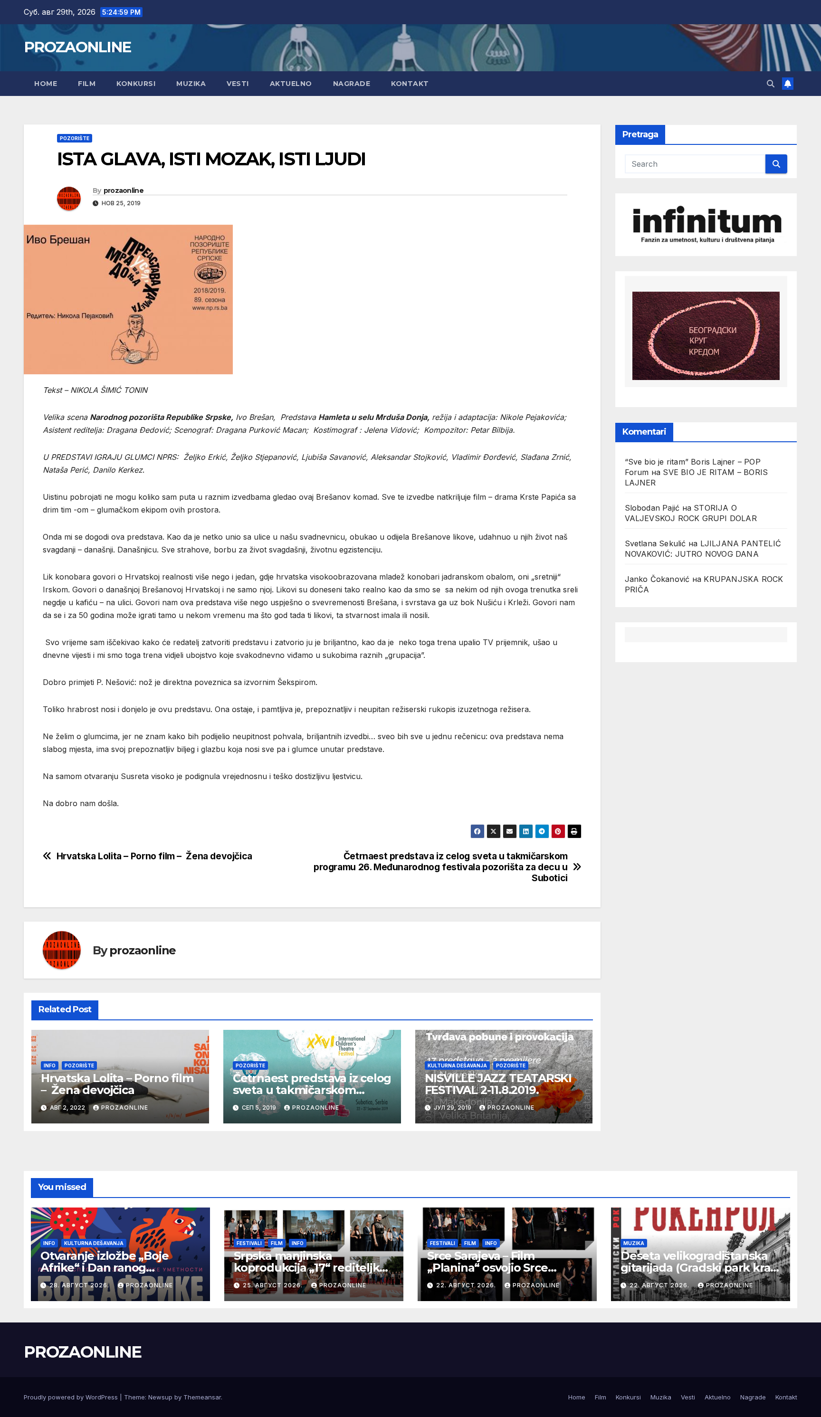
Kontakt (410, 83)
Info (50, 1065)
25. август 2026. (274, 1285)
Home (45, 83)
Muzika (191, 83)
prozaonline (123, 190)
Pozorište (74, 138)
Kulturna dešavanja (457, 1065)
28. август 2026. (80, 1285)
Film (86, 83)
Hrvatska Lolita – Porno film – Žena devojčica (154, 856)
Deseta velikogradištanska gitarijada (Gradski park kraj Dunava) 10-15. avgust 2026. (697, 1267)
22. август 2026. (467, 1285)
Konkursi (135, 83)
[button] (770, 83)
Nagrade (352, 83)
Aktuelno (291, 83)
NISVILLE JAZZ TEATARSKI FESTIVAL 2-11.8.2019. (498, 1084)
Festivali (249, 1243)
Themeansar (202, 1397)
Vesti (238, 83)
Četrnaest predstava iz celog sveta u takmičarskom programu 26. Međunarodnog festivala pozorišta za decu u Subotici (441, 867)
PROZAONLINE (77, 47)
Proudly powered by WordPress (72, 1397)
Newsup (160, 1397)
